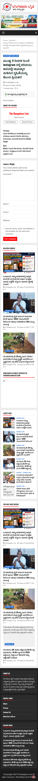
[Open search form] (36, 32)
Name (6, 204)
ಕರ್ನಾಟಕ (6, 56)
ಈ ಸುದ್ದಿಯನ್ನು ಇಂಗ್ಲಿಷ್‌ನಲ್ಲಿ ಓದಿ (17, 94)
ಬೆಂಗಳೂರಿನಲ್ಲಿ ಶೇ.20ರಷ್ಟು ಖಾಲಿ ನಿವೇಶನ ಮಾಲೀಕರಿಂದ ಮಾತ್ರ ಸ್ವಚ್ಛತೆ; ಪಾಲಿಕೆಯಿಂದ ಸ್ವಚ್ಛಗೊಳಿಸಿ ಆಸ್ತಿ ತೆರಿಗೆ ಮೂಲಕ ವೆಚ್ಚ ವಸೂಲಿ (18, 359)
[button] (3, 33)
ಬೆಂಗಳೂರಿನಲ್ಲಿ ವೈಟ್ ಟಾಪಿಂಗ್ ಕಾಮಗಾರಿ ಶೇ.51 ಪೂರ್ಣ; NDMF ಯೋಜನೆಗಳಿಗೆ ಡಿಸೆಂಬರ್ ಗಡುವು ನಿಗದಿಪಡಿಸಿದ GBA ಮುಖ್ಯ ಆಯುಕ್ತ (18, 320)
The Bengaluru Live (12, 82)
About (5, 703)
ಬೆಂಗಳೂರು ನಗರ (14, 56)
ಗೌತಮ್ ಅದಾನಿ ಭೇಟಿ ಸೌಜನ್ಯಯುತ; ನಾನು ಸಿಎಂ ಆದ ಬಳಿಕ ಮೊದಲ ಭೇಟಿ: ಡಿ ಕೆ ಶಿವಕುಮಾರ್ (9, 491)
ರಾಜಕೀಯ (19, 472)
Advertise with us (9, 716)
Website (6, 220)
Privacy (5, 708)
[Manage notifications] (33, 777)
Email (6, 212)
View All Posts (27, 122)
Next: (18, 149)
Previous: (17, 136)
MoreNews (20, 777)
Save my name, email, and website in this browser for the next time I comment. (19, 231)
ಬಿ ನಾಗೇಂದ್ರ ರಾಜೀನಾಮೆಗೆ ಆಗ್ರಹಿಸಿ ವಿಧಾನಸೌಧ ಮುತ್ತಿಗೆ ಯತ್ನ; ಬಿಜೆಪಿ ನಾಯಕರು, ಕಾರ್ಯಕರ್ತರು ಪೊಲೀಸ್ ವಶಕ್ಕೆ (9, 477)
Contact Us (7, 712)
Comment (7, 174)
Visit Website (10, 122)
